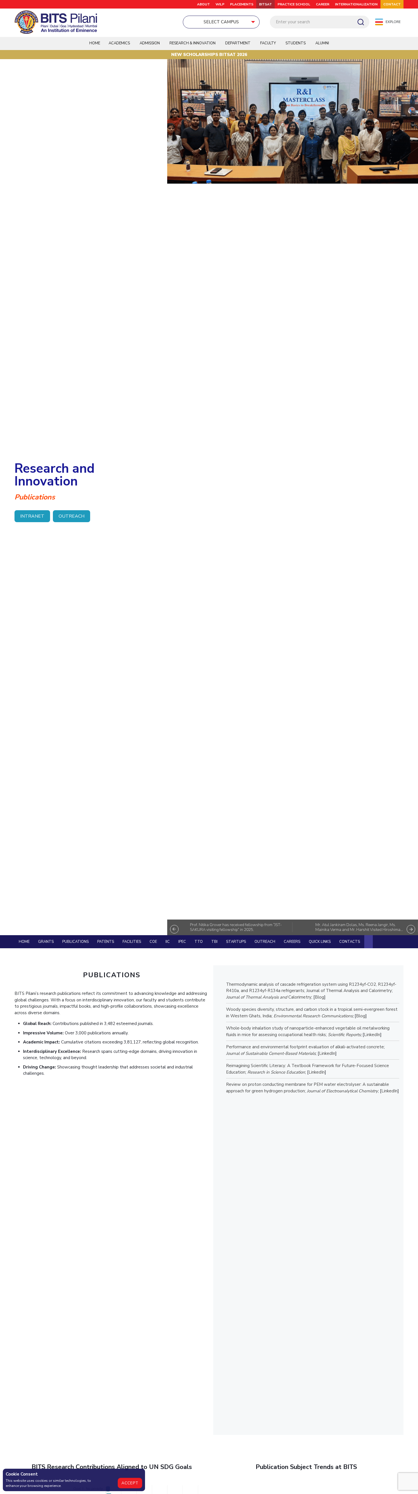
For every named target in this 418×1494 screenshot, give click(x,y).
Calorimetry (299, 997)
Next (411, 929)
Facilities (132, 941)
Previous (174, 929)
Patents (105, 941)
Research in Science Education (276, 1072)
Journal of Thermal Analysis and (256, 997)
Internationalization (356, 4)
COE (153, 941)
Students (295, 43)
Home (94, 43)
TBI (214, 941)
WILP (220, 4)
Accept (129, 1483)
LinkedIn (372, 1035)
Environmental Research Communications (313, 1016)
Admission (150, 43)
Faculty (268, 43)
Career (322, 4)
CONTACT (392, 4)
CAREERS (292, 941)
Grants (46, 941)
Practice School (294, 4)
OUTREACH (71, 516)
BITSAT (265, 4)
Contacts (349, 941)
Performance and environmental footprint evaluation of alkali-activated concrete (305, 1047)
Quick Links (320, 941)
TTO (198, 941)
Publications (75, 941)
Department (238, 43)
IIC (167, 941)
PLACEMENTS (241, 4)
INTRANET (32, 516)
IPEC (182, 941)
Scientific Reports (344, 1035)
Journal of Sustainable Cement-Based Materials (271, 1053)
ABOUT (203, 4)
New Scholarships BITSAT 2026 (209, 54)
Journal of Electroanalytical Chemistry (342, 1091)
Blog (319, 997)
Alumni (322, 43)
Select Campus (221, 22)
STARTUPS (236, 941)
